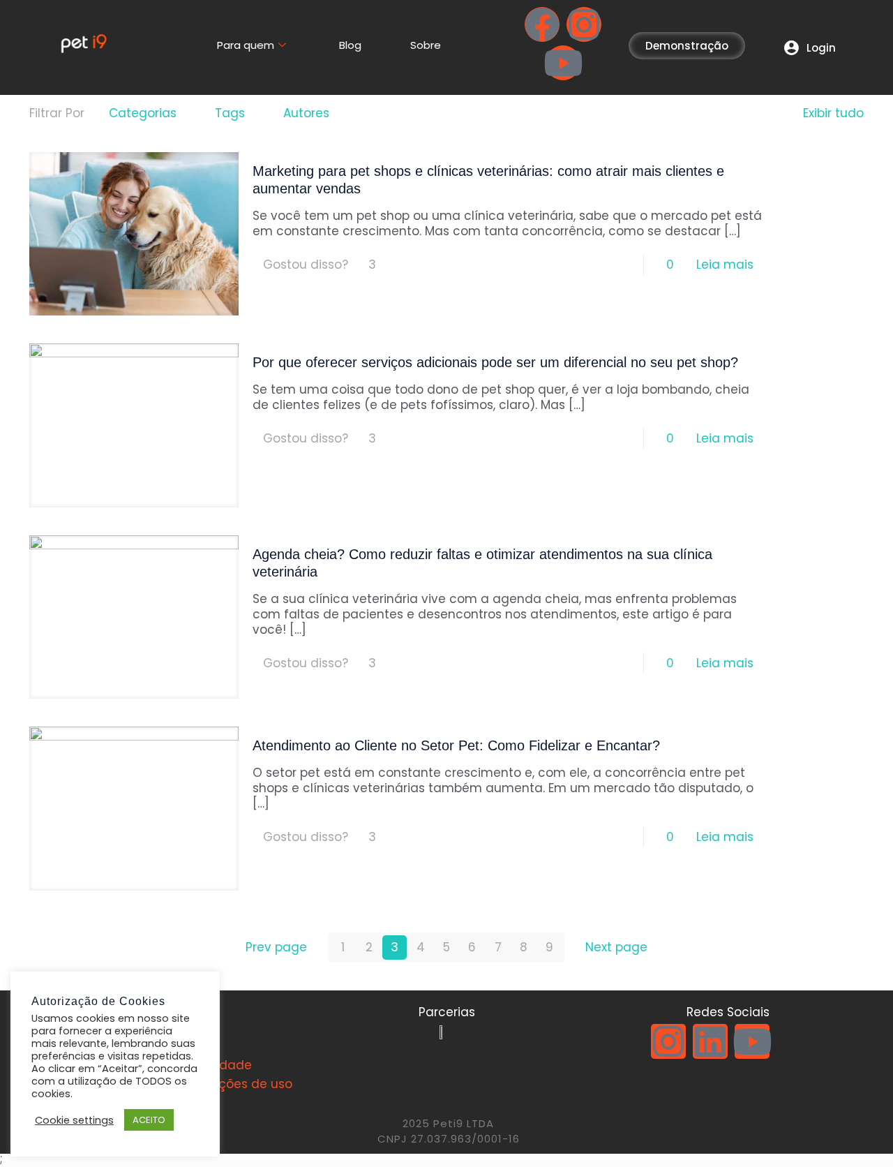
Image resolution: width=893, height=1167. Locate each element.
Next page (616, 947)
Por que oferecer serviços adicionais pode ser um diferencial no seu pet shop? (495, 362)
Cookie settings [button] (74, 1120)
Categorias (143, 113)
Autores (306, 113)
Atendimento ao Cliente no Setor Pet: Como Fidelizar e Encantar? (456, 745)
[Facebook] (542, 24)
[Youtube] (563, 62)
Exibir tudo (833, 113)
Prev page (276, 947)
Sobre (425, 45)
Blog (350, 45)
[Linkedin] (710, 1041)
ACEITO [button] (149, 1120)
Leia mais (724, 264)
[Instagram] (583, 24)
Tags (230, 113)
